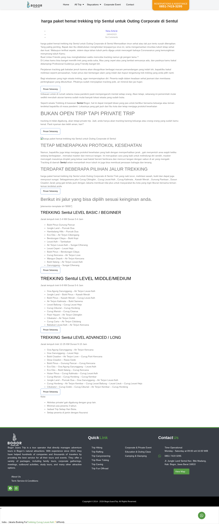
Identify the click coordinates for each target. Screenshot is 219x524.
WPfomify (60, 522)
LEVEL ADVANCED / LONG (96, 337)
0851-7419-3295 (170, 6)
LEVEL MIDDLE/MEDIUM (104, 278)
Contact (130, 4)
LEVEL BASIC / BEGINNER (96, 212)
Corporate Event (112, 4)
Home (66, 4)
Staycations (93, 4)
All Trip (78, 4)
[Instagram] (16, 488)
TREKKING (51, 212)
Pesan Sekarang (50, 89)
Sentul (80, 103)
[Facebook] (10, 488)
